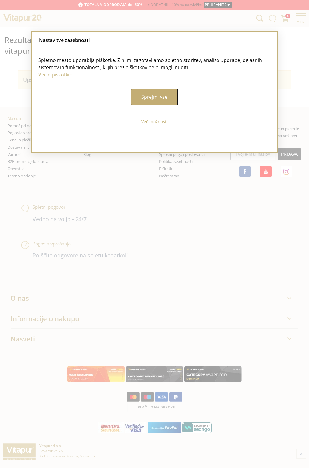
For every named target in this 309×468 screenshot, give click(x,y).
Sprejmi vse (154, 97)
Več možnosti (154, 121)
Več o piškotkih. (56, 74)
